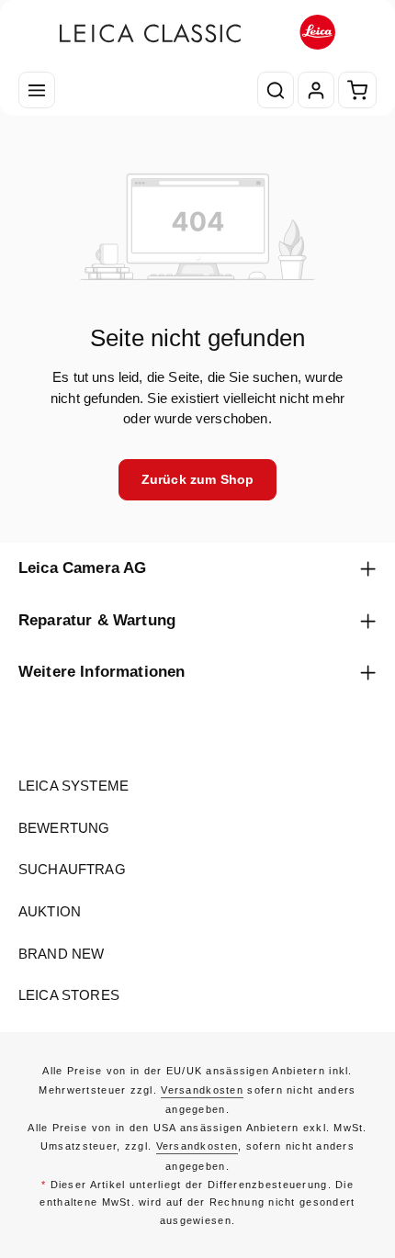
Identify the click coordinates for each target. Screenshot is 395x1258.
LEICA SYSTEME (73, 786)
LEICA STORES (68, 995)
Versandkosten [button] (202, 1089)
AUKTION (49, 911)
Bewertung (63, 828)
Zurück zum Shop (197, 479)
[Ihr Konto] (316, 90)
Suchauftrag (72, 869)
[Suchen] (275, 90)
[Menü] (36, 90)
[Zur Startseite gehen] (197, 32)
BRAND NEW (61, 954)
